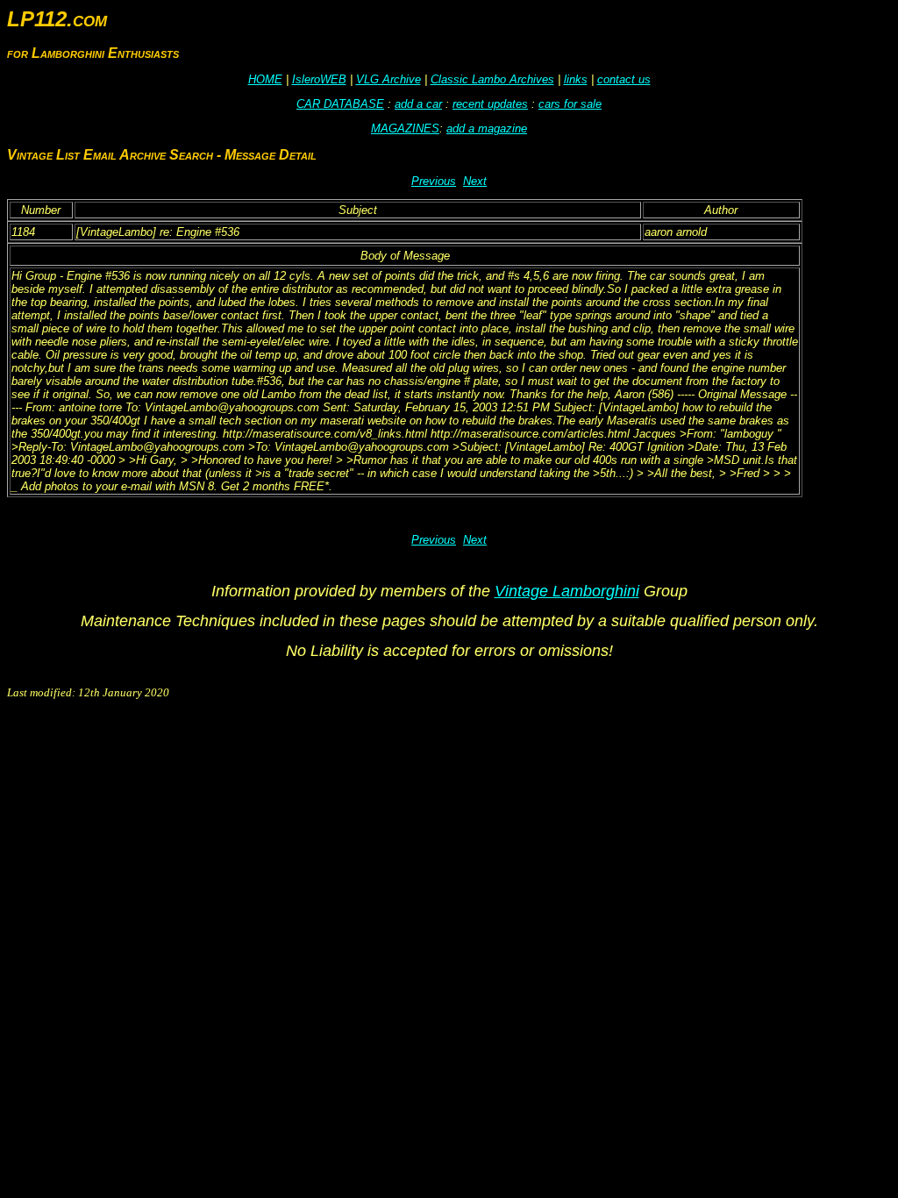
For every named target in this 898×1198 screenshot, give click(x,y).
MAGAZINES (405, 128)
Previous (433, 181)
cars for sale (570, 104)
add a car (418, 104)
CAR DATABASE (340, 104)
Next (475, 181)
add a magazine (486, 128)
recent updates (490, 104)
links (576, 79)
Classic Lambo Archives (492, 79)
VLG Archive (388, 79)
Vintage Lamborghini (567, 591)
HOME (265, 79)
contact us (624, 79)
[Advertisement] (326, 750)
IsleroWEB (319, 79)
